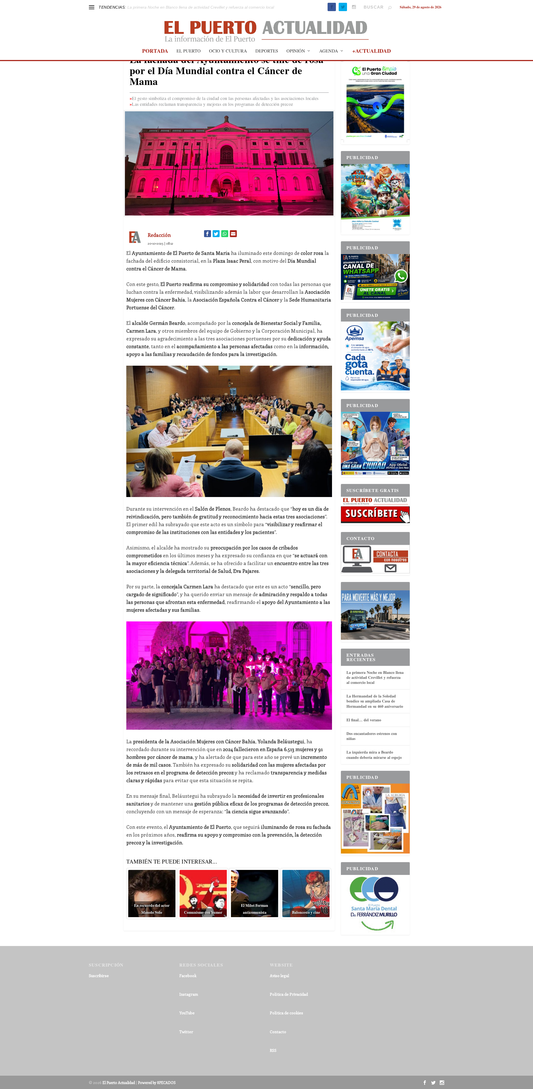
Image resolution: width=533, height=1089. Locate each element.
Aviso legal (279, 975)
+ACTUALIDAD (371, 52)
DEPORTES (266, 51)
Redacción (159, 235)
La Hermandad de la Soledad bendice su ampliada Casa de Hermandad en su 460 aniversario (374, 701)
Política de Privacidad (289, 994)
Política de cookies (286, 1012)
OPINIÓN (295, 51)
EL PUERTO (189, 51)
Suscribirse (99, 975)
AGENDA (328, 51)
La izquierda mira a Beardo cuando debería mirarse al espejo (374, 754)
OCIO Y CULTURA (228, 51)
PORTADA (155, 52)
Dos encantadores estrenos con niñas (371, 736)
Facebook (188, 975)
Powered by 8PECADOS (157, 1082)
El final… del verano (363, 720)
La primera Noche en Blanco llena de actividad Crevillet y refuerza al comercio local (375, 677)
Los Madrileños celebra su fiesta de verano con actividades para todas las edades (199, 7)
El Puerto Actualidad (118, 1082)
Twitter (186, 1031)
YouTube (187, 1012)
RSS (273, 1050)
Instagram (188, 994)
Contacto (278, 1031)
